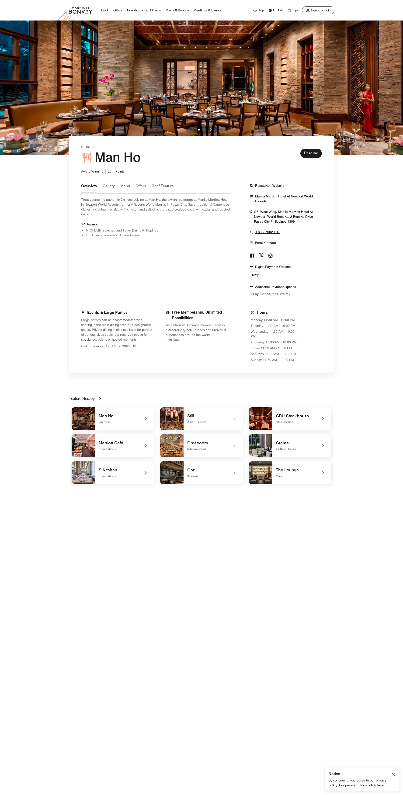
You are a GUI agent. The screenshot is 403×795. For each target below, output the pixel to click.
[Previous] (192, 129)
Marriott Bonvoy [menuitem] (177, 10)
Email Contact (265, 243)
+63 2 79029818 (267, 232)
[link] (258, 10)
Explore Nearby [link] (82, 398)
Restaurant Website (269, 185)
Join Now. (189, 340)
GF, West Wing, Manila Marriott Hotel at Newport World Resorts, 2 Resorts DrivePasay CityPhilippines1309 (288, 217)
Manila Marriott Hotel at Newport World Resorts (284, 198)
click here (376, 785)
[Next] (210, 129)
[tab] (89, 188)
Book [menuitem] (105, 10)
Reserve (311, 153)
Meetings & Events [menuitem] (207, 10)
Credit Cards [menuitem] (151, 10)
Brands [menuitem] (132, 10)
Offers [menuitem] (117, 10)
